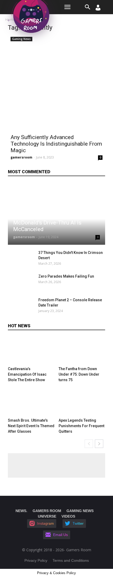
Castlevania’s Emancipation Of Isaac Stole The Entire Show (27, 374)
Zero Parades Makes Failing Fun (66, 276)
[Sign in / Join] (98, 9)
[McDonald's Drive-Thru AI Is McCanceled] (56, 214)
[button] (87, 7)
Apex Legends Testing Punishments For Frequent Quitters (81, 425)
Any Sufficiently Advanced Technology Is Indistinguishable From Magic (56, 144)
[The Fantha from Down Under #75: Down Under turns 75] (82, 350)
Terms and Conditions (71, 560)
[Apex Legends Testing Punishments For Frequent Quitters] (82, 402)
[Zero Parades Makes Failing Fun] (21, 283)
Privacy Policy (35, 560)
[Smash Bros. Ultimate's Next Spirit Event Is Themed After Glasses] (31, 402)
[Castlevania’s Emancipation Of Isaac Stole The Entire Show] (31, 350)
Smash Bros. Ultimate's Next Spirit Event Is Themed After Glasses (31, 425)
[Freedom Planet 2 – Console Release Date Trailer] (21, 306)
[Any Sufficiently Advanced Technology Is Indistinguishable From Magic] (56, 83)
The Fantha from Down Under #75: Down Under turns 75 (79, 374)
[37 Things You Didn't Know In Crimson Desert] (21, 259)
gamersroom (21, 157)
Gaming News (21, 39)
